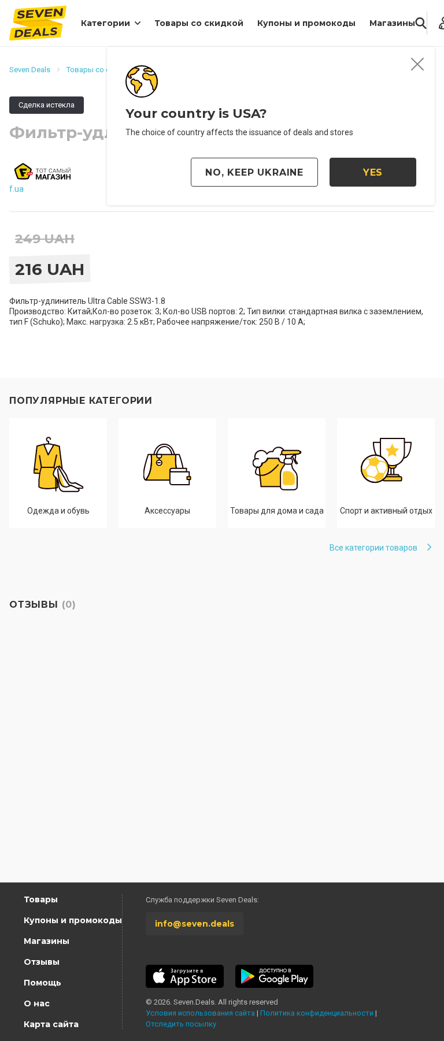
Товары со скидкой (198, 23)
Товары (41, 899)
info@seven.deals (194, 924)
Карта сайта (51, 1024)
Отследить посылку (181, 1024)
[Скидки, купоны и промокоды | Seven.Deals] (37, 23)
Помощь (42, 982)
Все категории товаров (373, 547)
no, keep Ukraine (254, 172)
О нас (37, 1003)
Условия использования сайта (200, 1013)
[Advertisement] (222, 772)
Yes (373, 172)
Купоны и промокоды (306, 23)
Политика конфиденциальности (316, 1013)
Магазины (392, 23)
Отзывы (42, 962)
